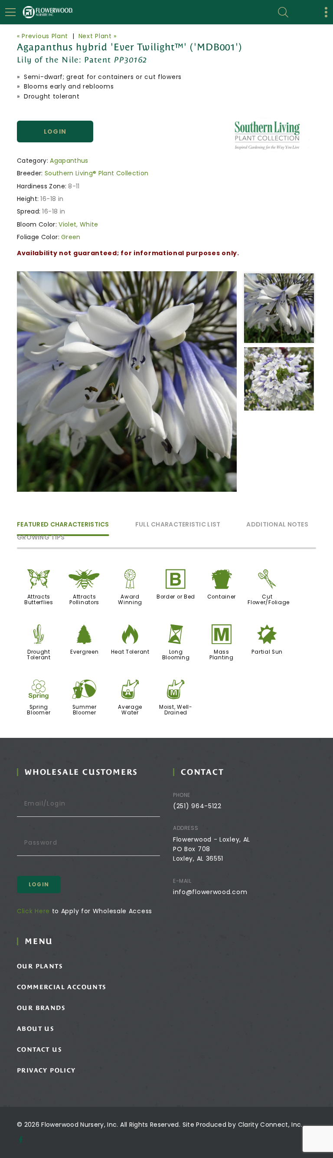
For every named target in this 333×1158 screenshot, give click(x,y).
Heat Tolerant (130, 651)
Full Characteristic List (178, 525)
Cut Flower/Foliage (269, 599)
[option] (127, 381)
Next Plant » (97, 36)
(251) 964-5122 (197, 806)
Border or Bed (176, 596)
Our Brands (41, 1007)
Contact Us (39, 1049)
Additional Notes (277, 525)
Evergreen (84, 651)
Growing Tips (41, 538)
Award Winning (130, 599)
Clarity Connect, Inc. (270, 1124)
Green (71, 237)
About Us (35, 1028)
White (89, 224)
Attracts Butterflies (38, 599)
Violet (67, 224)
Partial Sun (267, 651)
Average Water (130, 710)
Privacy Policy (46, 1070)
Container (221, 596)
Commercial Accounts (61, 987)
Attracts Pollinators (84, 599)
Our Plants (39, 966)
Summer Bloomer (84, 710)
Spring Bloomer (38, 710)
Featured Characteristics (63, 525)
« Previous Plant (42, 36)
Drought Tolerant (39, 654)
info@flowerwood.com (210, 892)
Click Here (33, 911)
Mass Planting (221, 654)
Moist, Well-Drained (175, 710)
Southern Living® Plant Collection (97, 173)
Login (55, 131)
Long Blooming (176, 654)
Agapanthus (69, 160)
